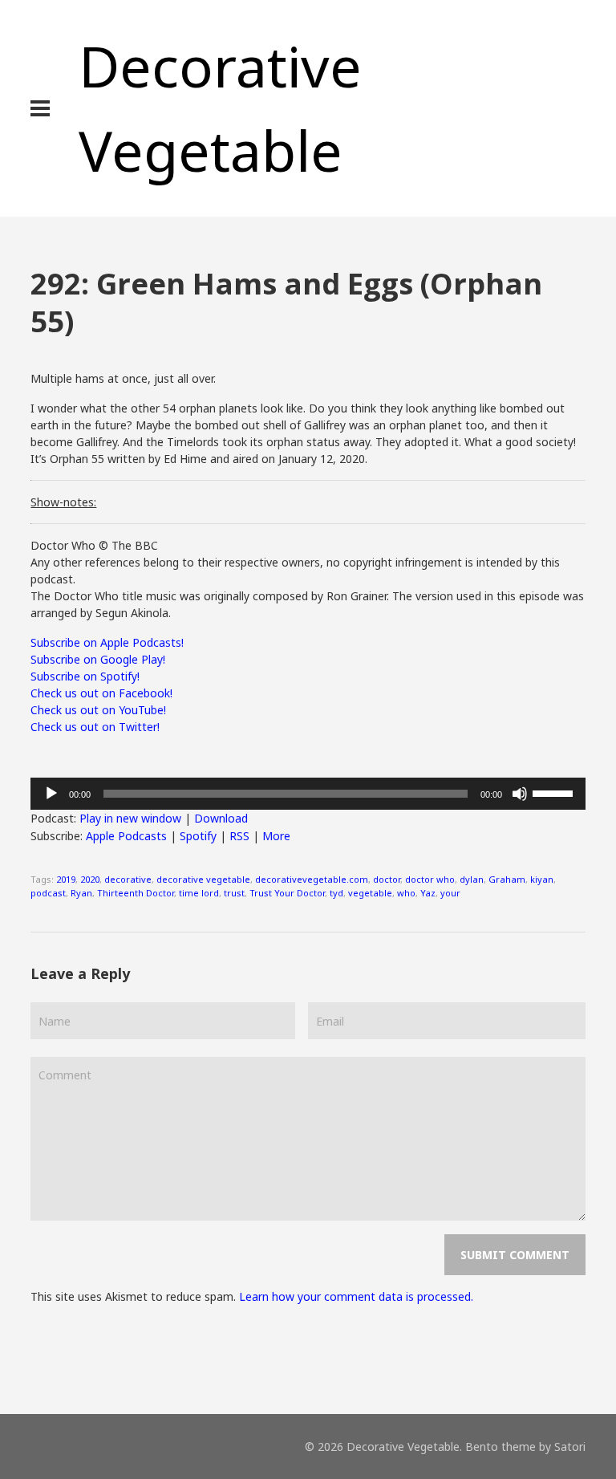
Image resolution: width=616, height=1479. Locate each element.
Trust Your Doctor (287, 893)
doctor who (430, 879)
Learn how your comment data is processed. (356, 1296)
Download (221, 818)
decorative (128, 879)
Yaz (428, 893)
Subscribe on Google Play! (97, 659)
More (276, 835)
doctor (386, 879)
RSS (239, 835)
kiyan (541, 879)
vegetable (370, 893)
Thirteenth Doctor (135, 893)
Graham (506, 879)
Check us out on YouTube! (98, 709)
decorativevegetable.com (311, 879)
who (406, 893)
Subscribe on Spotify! (85, 676)
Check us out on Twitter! (95, 726)
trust (234, 893)
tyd (336, 893)
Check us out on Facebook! (101, 693)
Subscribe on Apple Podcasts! (107, 642)
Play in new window (130, 818)
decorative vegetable (203, 879)
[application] (307, 794)
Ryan (81, 893)
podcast (48, 893)
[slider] (555, 792)
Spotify (198, 835)
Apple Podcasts (126, 835)
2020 (89, 879)
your (450, 893)
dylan (472, 879)
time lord (199, 893)
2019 (65, 879)
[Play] (51, 794)
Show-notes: (63, 502)
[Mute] (520, 794)
